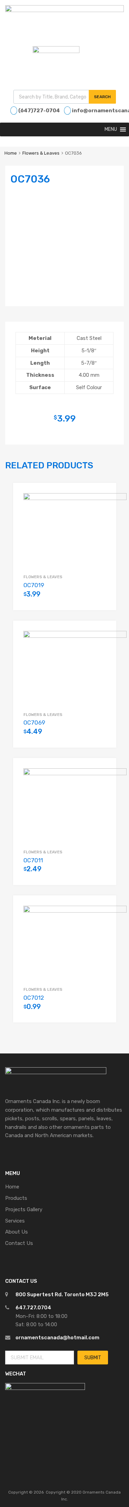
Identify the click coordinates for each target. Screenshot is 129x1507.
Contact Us (19, 1243)
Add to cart (102, 597)
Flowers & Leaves (41, 153)
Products (16, 1198)
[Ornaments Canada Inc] (64, 10)
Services (15, 1221)
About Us (16, 1232)
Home (10, 153)
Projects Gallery (23, 1209)
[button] (111, 129)
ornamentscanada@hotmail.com (57, 1337)
